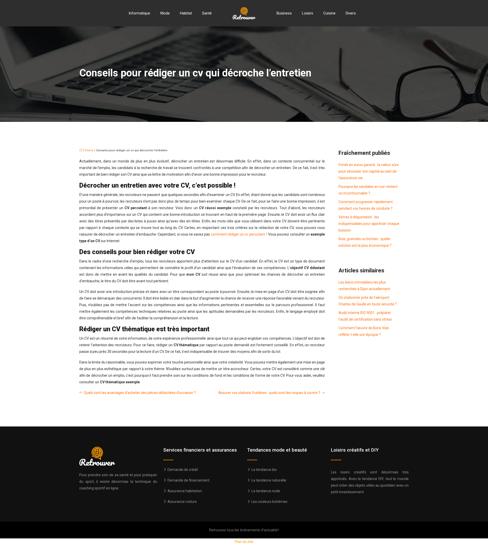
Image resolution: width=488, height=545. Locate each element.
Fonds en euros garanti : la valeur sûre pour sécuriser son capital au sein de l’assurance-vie (369, 171)
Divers (351, 13)
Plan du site (244, 542)
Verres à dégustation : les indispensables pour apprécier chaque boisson (369, 223)
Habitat (186, 13)
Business (284, 13)
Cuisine (329, 13)
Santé (207, 13)
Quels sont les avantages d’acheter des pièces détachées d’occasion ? (140, 393)
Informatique (139, 13)
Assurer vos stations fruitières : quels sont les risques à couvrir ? (269, 393)
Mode (165, 13)
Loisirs (307, 13)
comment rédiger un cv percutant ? (239, 234)
